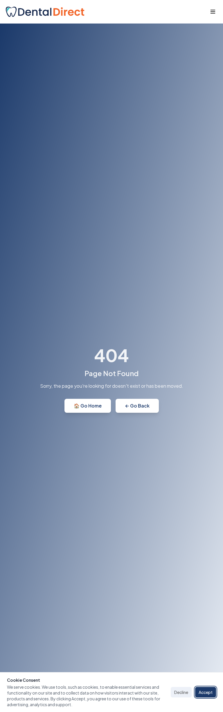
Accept (206, 692)
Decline (181, 692)
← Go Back (137, 406)
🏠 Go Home (88, 406)
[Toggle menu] (212, 11)
